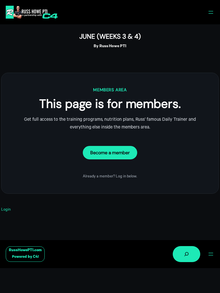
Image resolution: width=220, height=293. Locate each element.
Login (6, 210)
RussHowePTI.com (25, 250)
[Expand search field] (186, 254)
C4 (35, 257)
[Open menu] (210, 12)
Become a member (110, 153)
